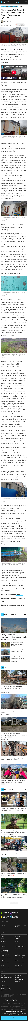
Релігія (17, 960)
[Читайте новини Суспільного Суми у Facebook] (2, 1000)
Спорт (2, 965)
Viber (3, 601)
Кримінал (3, 938)
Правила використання (19, 978)
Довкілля (3, 946)
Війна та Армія (19, 965)
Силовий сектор (6, 958)
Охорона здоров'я (20, 946)
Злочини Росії (5, 963)
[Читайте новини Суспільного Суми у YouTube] (7, 1000)
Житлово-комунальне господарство (5, 950)
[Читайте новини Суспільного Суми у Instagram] (5, 1000)
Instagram (20, 605)
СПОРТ (16, 929)
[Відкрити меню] (26, 2)
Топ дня (17, 968)
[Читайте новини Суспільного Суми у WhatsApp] (16, 1000)
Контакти (4, 975)
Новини (3, 925)
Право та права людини (5, 954)
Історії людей (19, 958)
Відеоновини (5, 968)
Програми (18, 981)
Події (21, 6)
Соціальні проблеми (21, 963)
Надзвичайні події (20, 944)
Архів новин (18, 975)
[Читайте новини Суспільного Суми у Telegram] (13, 1000)
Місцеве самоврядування (20, 954)
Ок (14, 1017)
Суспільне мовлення (7, 977)
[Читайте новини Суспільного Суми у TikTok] (19, 1000)
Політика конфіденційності (6, 982)
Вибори (3, 944)
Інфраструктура (19, 949)
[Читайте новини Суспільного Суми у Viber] (10, 1000)
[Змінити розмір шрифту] (26, 25)
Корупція (17, 936)
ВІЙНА (3, 6)
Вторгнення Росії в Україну (11, 6)
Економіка (4, 941)
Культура (17, 938)
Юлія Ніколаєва (8, 21)
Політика (3, 960)
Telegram (19, 594)
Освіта (16, 941)
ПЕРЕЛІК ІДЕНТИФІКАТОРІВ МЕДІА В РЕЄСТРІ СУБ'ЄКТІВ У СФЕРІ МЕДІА (6, 988)
